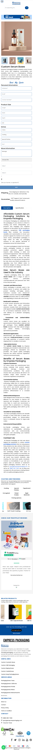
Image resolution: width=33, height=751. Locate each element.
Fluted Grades (16, 494)
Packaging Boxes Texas (7, 680)
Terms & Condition (6, 711)
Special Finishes (16, 489)
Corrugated (6, 493)
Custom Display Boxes (7, 668)
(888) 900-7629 (14, 468)
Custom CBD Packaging (8, 665)
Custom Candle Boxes (7, 671)
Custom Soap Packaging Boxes (10, 674)
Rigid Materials (27, 494)
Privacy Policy (5, 708)
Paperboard (26, 488)
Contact (3, 705)
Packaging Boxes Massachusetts (10, 692)
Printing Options (16, 498)
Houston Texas (7, 723)
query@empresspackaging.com (18, 466)
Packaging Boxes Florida (8, 686)
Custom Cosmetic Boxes (8, 662)
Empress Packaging (19, 748)
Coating (6, 488)
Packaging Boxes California (9, 683)
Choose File (5, 160)
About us (3, 702)
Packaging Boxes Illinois (8, 689)
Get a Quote (16, 633)
